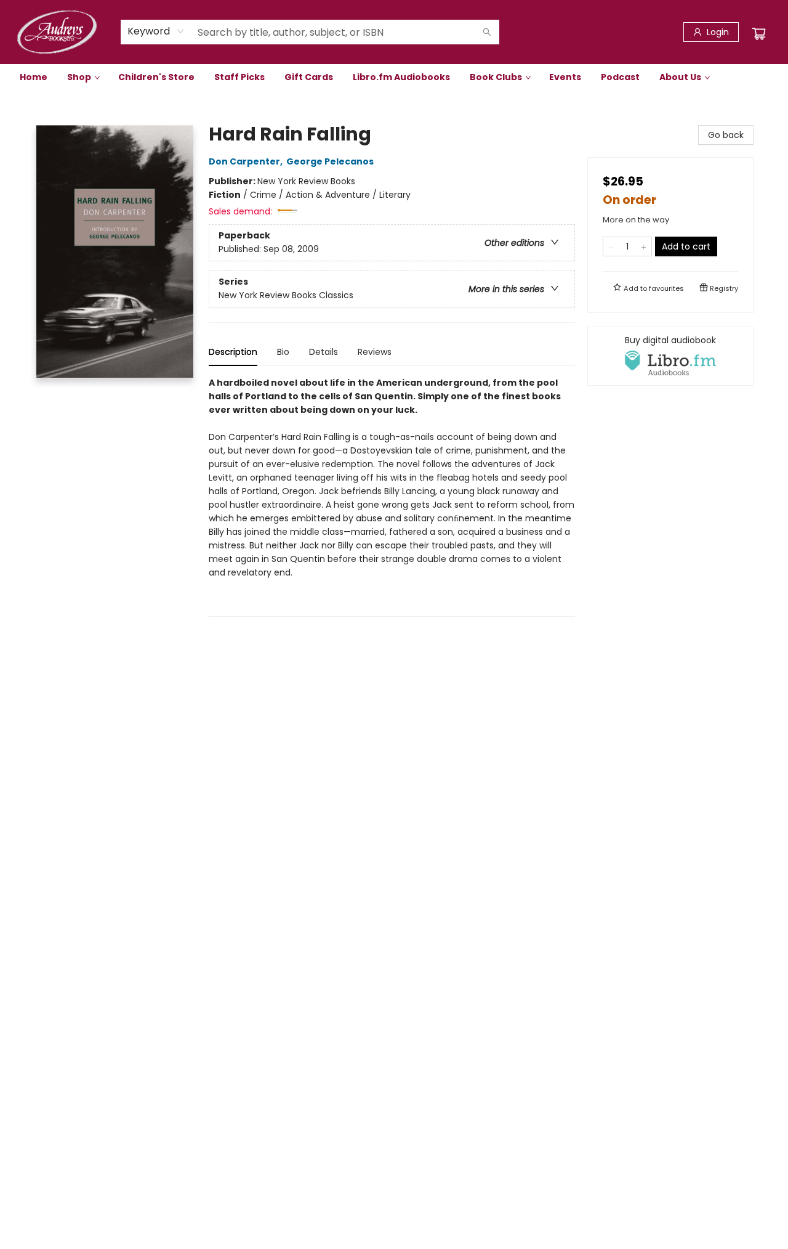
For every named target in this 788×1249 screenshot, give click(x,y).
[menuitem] (33, 77)
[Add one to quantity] (643, 246)
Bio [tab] (283, 352)
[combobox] (156, 31)
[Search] (487, 32)
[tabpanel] (392, 496)
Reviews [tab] (375, 352)
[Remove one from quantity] (611, 246)
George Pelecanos (330, 161)
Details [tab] (323, 352)
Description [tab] (233, 352)
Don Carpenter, (246, 161)
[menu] (394, 77)
